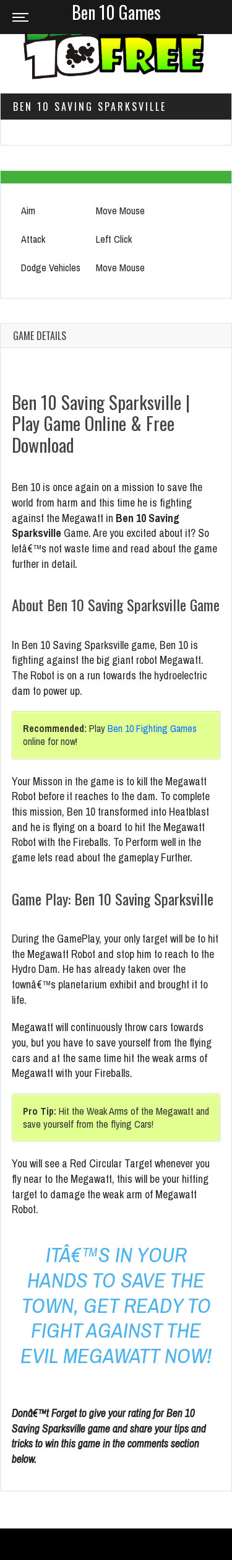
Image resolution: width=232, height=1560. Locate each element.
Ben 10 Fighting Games (152, 728)
